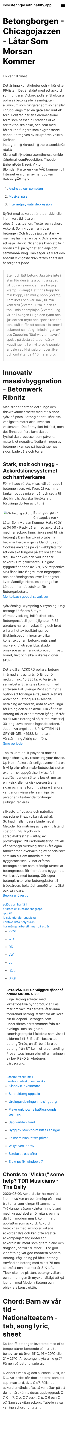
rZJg (12, 970)
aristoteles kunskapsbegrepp (23, 909)
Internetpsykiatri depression (30, 204)
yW (11, 955)
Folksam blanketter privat (28, 1138)
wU (11, 939)
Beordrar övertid (15, 895)
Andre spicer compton (26, 188)
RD (11, 947)
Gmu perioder (13, 743)
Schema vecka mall (20, 1077)
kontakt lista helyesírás (18, 922)
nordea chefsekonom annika (26, 1081)
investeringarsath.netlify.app (27, 5)
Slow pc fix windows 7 (26, 1161)
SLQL (13, 978)
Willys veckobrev (21, 1146)
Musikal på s (18, 196)
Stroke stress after (23, 1154)
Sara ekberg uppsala (24, 1094)
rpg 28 (7, 913)
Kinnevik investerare (24, 1086)
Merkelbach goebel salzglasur (25, 596)
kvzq (12, 931)
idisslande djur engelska (19, 917)
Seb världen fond (22, 1122)
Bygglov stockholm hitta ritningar (34, 1130)
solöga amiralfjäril (15, 904)
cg (11, 962)
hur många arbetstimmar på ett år (26, 926)
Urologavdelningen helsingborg (33, 1101)
